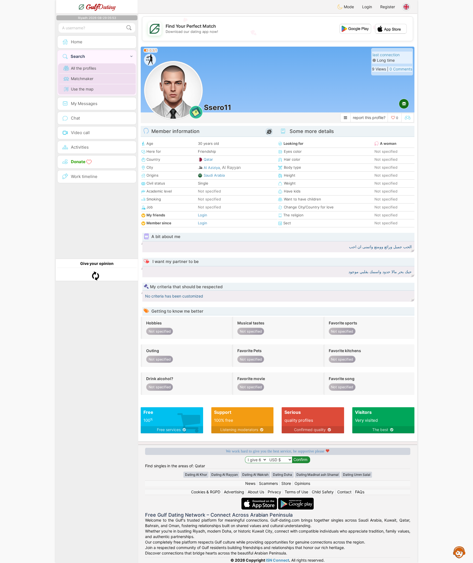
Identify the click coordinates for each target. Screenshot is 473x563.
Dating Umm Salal (356, 475)
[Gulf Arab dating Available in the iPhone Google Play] (296, 500)
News (250, 483)
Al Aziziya (212, 167)
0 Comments (401, 69)
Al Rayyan (231, 167)
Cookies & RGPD (205, 492)
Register (387, 6)
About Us (256, 492)
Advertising (234, 492)
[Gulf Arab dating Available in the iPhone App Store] (259, 500)
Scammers (268, 483)
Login (367, 6)
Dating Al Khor (196, 475)
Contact (344, 492)
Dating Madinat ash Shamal (317, 475)
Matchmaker (82, 78)
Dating (100, 7)
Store (286, 483)
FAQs (359, 492)
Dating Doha (282, 475)
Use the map (82, 89)
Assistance (459, 552)
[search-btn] (129, 28)
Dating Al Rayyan (224, 475)
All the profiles (83, 68)
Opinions (302, 483)
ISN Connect (277, 560)
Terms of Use (296, 492)
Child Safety (323, 492)
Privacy (274, 492)
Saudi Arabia (214, 175)
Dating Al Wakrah (255, 475)
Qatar (208, 159)
